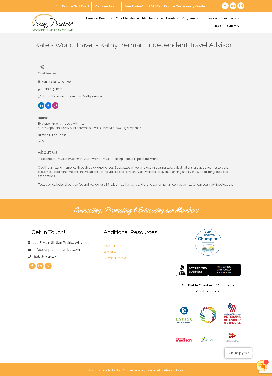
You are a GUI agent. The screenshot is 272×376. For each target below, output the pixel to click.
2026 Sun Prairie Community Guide (177, 6)
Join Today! (133, 6)
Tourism (230, 26)
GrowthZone (176, 370)
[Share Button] (42, 67)
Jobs (217, 26)
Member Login (106, 6)
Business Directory (99, 18)
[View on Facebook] (48, 107)
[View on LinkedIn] (41, 107)
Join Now (110, 252)
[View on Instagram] (55, 107)
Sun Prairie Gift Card (72, 6)
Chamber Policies (115, 258)
